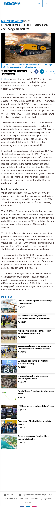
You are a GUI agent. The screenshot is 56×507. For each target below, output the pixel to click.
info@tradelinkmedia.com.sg (32, 495)
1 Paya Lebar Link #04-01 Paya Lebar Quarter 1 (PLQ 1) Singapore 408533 (28, 498)
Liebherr (7, 71)
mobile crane (22, 71)
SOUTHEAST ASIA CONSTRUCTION (12, 21)
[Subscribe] (32, 3)
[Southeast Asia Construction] (16, 3)
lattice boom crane (8, 74)
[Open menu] (52, 3)
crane (14, 71)
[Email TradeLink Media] (45, 3)
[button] (39, 3)
